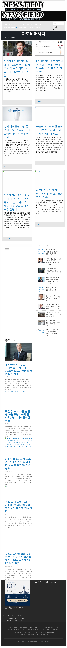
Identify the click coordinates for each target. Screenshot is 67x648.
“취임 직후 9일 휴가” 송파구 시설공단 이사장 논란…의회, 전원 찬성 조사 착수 (53, 314)
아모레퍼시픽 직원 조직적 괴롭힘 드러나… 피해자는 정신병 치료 (49, 130)
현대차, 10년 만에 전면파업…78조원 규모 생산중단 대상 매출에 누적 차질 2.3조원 (53, 252)
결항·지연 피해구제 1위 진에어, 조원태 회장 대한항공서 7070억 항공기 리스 (53, 332)
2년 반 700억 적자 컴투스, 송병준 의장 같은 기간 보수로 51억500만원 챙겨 (18, 464)
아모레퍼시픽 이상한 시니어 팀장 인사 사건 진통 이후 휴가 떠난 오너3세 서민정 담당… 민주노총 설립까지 (17, 202)
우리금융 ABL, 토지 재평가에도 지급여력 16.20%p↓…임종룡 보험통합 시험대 (53, 271)
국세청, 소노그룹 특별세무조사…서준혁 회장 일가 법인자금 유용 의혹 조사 (53, 298)
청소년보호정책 (20, 618)
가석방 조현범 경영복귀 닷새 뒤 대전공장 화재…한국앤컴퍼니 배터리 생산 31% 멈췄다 (53, 261)
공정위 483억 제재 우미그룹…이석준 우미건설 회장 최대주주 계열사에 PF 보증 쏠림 (53, 323)
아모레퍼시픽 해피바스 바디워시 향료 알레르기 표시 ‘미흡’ (49, 194)
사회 (5, 24)
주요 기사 (16, 24)
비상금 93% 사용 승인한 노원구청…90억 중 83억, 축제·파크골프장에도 (52, 289)
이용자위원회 (38, 24)
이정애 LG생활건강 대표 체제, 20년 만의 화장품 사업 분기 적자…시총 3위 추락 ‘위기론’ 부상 (17, 68)
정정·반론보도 (22, 27)
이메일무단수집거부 (19, 621)
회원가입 (31, 27)
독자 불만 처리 (16, 616)
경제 (10, 24)
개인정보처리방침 (8, 618)
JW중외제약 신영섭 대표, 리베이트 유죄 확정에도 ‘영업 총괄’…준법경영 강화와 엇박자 (52, 280)
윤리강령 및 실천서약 (9, 27)
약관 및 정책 (6, 616)
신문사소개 (29, 24)
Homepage (4, 37)
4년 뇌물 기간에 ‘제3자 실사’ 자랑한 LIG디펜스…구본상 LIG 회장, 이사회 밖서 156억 (53, 306)
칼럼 (23, 24)
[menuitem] (5, 24)
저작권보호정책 (7, 621)
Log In (38, 27)
